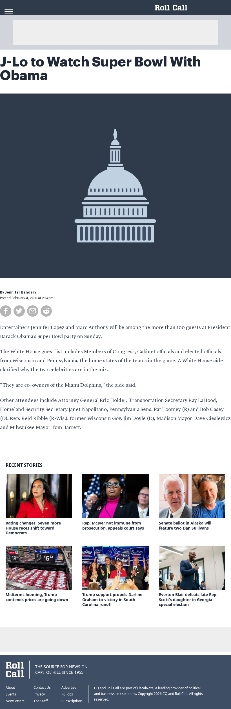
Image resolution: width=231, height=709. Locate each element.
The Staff (41, 701)
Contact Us (42, 687)
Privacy (39, 694)
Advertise (68, 687)
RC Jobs (67, 694)
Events (11, 694)
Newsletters (15, 701)
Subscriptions (72, 701)
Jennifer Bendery (20, 292)
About (10, 687)
